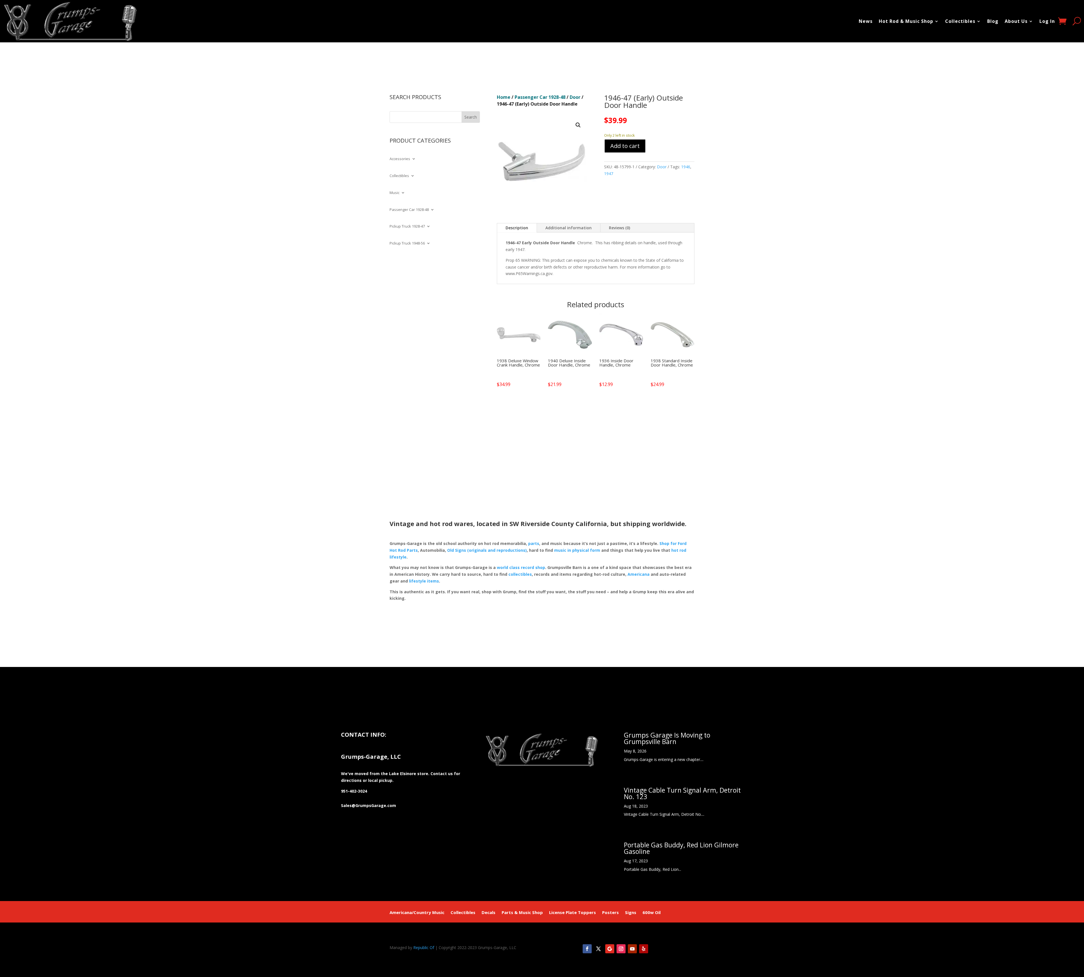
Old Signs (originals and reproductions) (487, 550)
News (866, 21)
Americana (639, 574)
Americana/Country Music (417, 912)
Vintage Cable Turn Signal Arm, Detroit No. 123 (682, 793)
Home (503, 97)
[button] (578, 125)
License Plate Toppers (572, 912)
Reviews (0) (619, 227)
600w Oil (651, 912)
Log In (1047, 21)
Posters (610, 912)
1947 (608, 173)
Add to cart (625, 146)
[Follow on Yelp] (643, 948)
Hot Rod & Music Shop (906, 21)
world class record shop (521, 567)
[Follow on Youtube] (632, 948)
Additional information (568, 227)
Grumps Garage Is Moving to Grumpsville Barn (667, 738)
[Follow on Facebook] (587, 948)
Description (517, 227)
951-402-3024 (354, 791)
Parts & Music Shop (522, 912)
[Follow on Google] (609, 948)
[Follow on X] (598, 948)
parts (533, 543)
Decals (488, 912)
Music (394, 193)
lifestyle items (424, 581)
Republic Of (423, 947)
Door (575, 97)
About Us (1016, 21)
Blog (992, 21)
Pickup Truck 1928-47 (407, 226)
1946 (685, 166)
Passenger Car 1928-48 (409, 210)
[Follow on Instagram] (621, 948)
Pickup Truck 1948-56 (407, 243)
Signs (630, 912)
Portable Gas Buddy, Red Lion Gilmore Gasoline (681, 848)
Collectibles (960, 21)
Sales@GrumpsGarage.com (368, 805)
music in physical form (577, 550)
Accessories (400, 159)
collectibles (520, 574)
